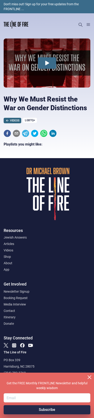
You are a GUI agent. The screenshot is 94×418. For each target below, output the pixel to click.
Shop (7, 256)
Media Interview (15, 304)
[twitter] (34, 133)
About (8, 263)
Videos (8, 250)
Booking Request (16, 298)
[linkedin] (53, 133)
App (6, 269)
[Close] (89, 377)
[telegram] (25, 133)
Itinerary (10, 317)
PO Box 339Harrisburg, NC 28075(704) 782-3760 (19, 366)
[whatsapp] (43, 133)
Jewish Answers (15, 237)
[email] (16, 133)
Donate (9, 323)
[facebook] (7, 133)
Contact (9, 311)
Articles (9, 244)
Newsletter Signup (16, 291)
